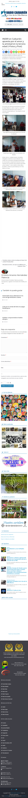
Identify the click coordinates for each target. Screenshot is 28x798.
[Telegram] (9, 52)
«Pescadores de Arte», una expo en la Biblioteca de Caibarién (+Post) (13, 265)
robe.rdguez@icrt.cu (6, 784)
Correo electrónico (6, 361)
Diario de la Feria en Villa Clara (7, 536)
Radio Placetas (5, 714)
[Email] (16, 52)
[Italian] (14, 18)
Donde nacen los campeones (7, 534)
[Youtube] (11, 52)
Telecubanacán (5, 753)
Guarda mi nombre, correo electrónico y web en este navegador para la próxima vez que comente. (14, 377)
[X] (6, 52)
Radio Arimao (5, 712)
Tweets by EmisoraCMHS (14, 633)
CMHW (3, 707)
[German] (12, 18)
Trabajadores (5, 730)
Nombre (3, 355)
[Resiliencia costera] (14, 474)
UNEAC (3, 745)
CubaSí (3, 740)
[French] (10, 18)
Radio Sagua (5, 709)
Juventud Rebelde (6, 728)
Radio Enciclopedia (6, 696)
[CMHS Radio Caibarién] (2, 30)
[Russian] (17, 18)
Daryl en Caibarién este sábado (7, 539)
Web (2, 367)
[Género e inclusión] (14, 455)
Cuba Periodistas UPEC (7, 743)
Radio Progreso (5, 694)
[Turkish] (19, 18)
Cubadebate (4, 725)
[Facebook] (3, 52)
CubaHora (4, 748)
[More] (24, 52)
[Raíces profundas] (14, 427)
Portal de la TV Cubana (7, 750)
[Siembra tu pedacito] (14, 500)
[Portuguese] (16, 18)
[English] (9, 18)
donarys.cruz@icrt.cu (6, 774)
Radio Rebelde (5, 686)
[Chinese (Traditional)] (21, 18)
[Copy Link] (19, 52)
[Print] (21, 52)
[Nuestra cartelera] (14, 521)
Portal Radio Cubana (6, 684)
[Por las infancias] (14, 395)
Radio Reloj (4, 689)
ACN (3, 738)
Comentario (4, 337)
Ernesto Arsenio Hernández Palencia (16, 49)
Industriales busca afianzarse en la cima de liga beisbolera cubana (12, 296)
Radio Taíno (4, 691)
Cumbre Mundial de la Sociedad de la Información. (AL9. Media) (14, 654)
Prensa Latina (5, 735)
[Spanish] (7, 18)
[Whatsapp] (14, 52)
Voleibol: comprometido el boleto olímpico (12, 318)
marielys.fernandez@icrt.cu (7, 778)
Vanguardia (4, 733)
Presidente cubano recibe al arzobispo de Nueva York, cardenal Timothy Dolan (15, 261)
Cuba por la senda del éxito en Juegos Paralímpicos (13, 307)
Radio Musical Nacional (7, 699)
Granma (4, 722)
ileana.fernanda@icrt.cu (7, 763)
